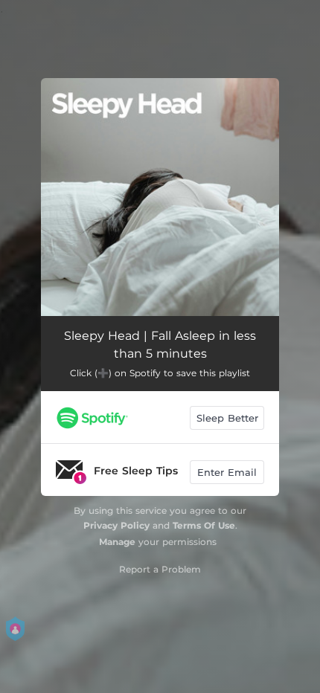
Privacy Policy (116, 525)
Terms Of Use (204, 525)
